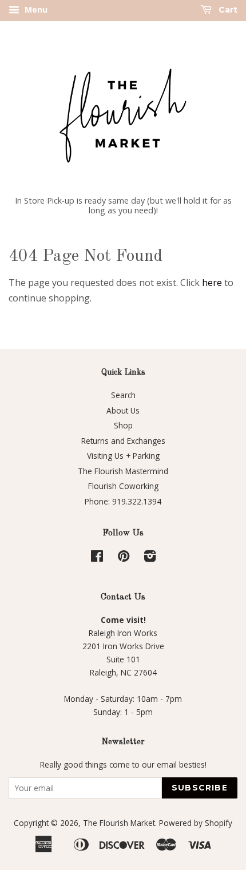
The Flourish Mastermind (123, 471)
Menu (34, 9)
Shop (123, 425)
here (212, 282)
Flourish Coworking (123, 485)
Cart (226, 10)
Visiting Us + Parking (123, 455)
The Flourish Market (119, 822)
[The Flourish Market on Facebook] (97, 558)
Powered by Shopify (195, 822)
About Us (123, 410)
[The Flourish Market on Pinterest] (123, 558)
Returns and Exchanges (123, 440)
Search (123, 395)
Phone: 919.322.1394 (123, 501)
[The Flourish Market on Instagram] (150, 558)
